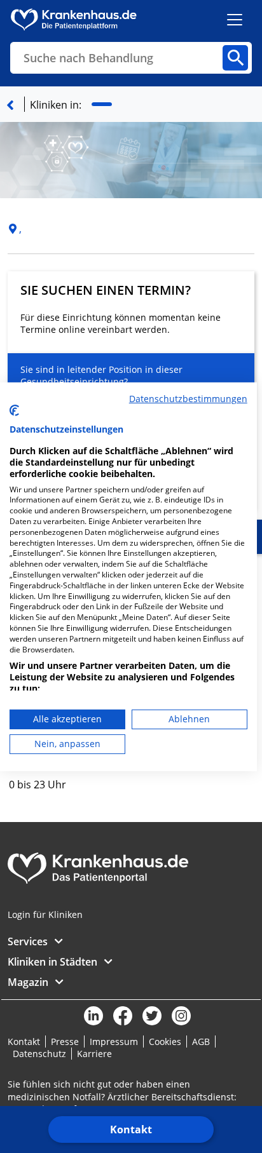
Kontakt (131, 1129)
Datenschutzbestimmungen (188, 398)
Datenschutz (39, 1054)
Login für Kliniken (45, 914)
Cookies (165, 1041)
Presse (65, 1041)
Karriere (94, 1054)
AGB (201, 1041)
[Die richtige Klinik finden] (10, 104)
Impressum (114, 1041)
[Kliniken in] (102, 104)
